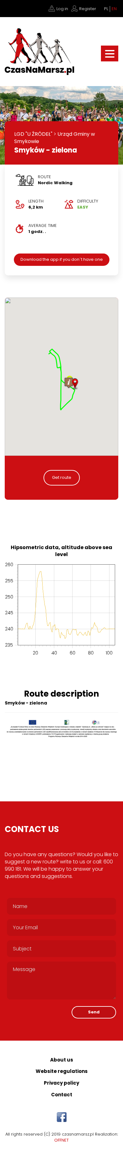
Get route (61, 477)
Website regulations (62, 1071)
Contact (61, 1094)
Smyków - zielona (45, 150)
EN (114, 9)
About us (61, 1059)
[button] (75, 384)
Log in (62, 9)
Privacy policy (61, 1083)
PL (106, 9)
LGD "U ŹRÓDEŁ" (33, 134)
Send (94, 1012)
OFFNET (61, 1140)
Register (87, 9)
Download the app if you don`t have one (61, 259)
